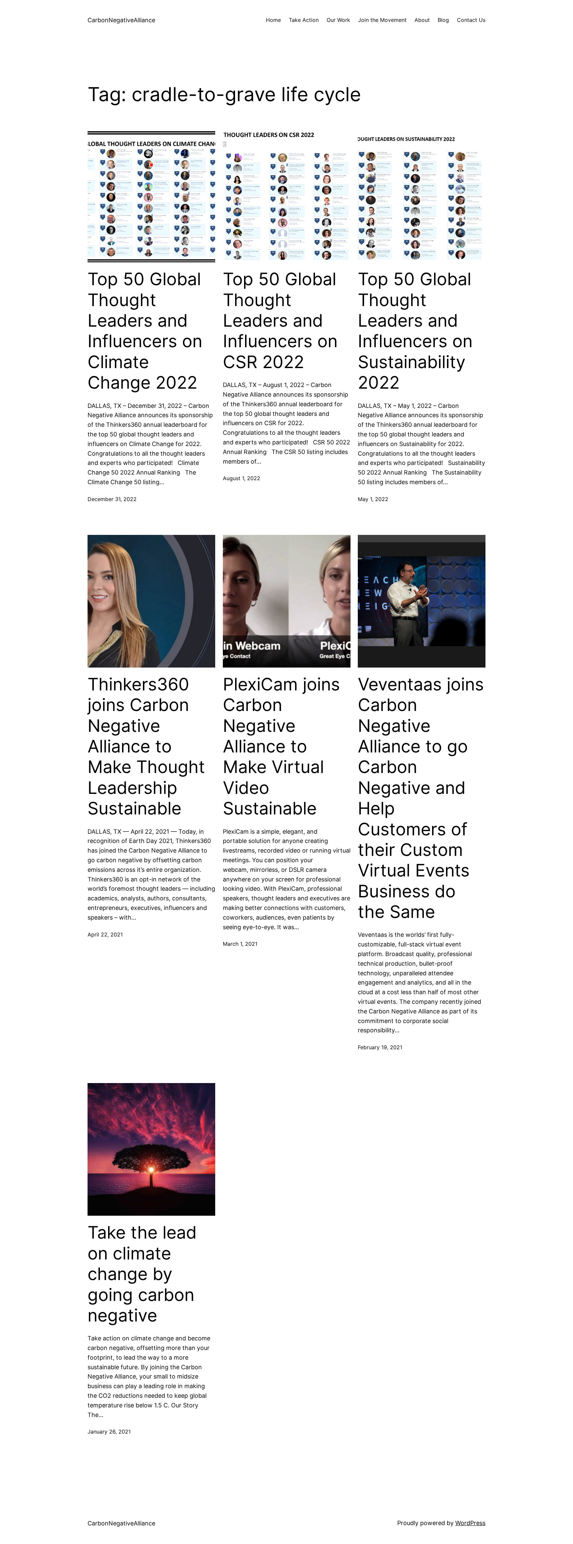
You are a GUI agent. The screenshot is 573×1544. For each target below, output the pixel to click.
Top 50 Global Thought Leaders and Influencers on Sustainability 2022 (415, 331)
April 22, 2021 (105, 934)
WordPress (470, 1522)
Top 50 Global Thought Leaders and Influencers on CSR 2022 (280, 320)
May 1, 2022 (373, 499)
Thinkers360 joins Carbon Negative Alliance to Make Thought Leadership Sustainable (146, 746)
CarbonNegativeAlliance (121, 20)
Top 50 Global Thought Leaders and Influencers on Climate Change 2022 (145, 331)
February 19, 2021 (380, 1047)
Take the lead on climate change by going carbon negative (142, 1274)
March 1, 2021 (240, 943)
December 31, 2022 (112, 499)
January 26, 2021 (109, 1431)
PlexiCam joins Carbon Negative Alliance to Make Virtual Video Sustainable (281, 746)
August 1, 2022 (241, 478)
